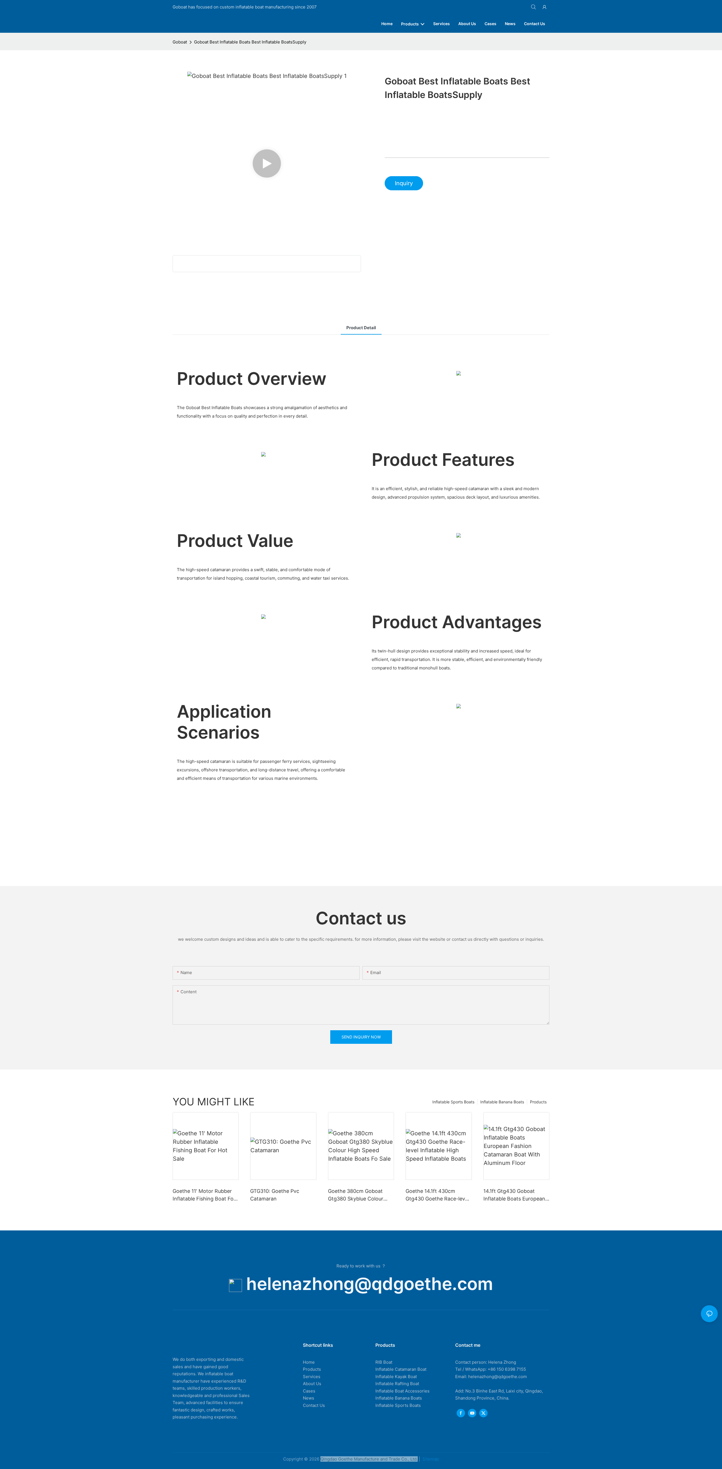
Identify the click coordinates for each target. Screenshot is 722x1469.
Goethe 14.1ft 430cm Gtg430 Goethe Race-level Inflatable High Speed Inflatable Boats (437, 1195)
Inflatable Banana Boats (502, 1101)
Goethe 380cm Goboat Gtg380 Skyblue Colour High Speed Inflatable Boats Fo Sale (355, 1195)
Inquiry (404, 183)
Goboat (180, 42)
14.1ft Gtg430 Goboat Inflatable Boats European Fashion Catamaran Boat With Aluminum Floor (514, 1195)
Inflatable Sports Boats (453, 1101)
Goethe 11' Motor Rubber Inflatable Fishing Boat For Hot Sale (204, 1195)
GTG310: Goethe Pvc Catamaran (274, 1195)
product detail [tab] (361, 327)
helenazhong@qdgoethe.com (369, 1283)
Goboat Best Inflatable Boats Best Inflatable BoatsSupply (250, 42)
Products (538, 1101)
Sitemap (430, 1459)
